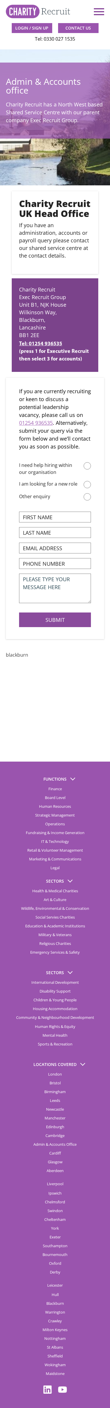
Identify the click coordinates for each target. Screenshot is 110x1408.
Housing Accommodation (55, 1008)
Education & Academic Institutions (55, 926)
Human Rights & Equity (55, 1026)
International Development (55, 982)
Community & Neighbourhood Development (55, 1017)
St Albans (55, 1347)
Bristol (55, 1083)
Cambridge (55, 1135)
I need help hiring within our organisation (45, 468)
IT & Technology (55, 841)
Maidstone (55, 1373)
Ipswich (55, 1193)
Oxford (55, 1263)
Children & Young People (55, 999)
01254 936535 (36, 422)
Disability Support (55, 991)
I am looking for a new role (48, 484)
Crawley (55, 1321)
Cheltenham (55, 1219)
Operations (55, 823)
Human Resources (55, 806)
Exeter (55, 1237)
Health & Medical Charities (55, 890)
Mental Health (55, 1035)
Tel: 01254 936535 (40, 344)
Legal (55, 867)
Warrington (55, 1312)
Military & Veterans (55, 934)
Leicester (55, 1285)
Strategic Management (55, 815)
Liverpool (55, 1183)
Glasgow (55, 1161)
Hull (55, 1294)
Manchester (55, 1118)
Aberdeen (55, 1170)
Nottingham (55, 1338)
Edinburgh (55, 1126)
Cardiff (55, 1153)
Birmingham (55, 1091)
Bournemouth (55, 1254)
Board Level (55, 797)
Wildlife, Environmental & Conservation (55, 908)
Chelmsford (55, 1202)
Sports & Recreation (55, 1044)
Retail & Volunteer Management (55, 850)
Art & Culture (55, 899)
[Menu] (98, 11)
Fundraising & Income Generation (55, 832)
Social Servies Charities (55, 917)
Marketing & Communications (55, 859)
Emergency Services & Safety (55, 952)
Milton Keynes (55, 1329)
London (55, 1074)
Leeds (55, 1100)
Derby (55, 1272)
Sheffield (55, 1356)
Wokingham (55, 1364)
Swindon (55, 1210)
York (55, 1228)
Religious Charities (55, 943)
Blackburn (55, 1303)
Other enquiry (34, 496)
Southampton (55, 1245)
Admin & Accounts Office (55, 1144)
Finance (55, 788)
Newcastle (55, 1109)
